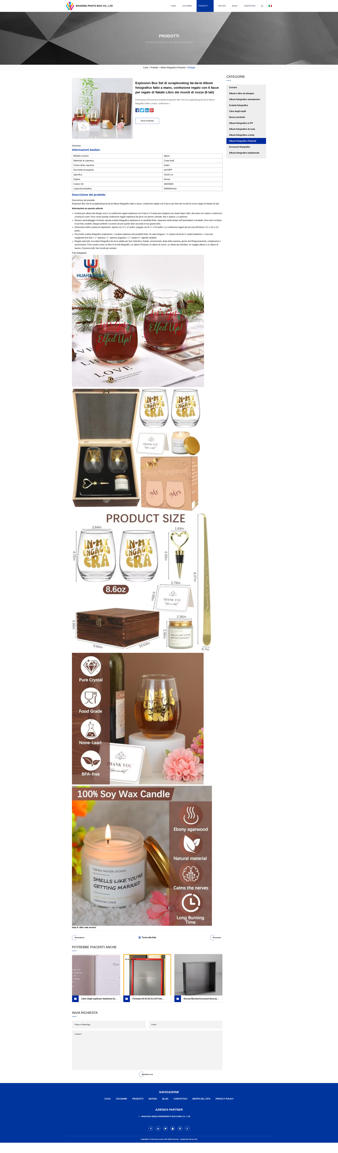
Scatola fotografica (238, 105)
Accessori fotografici (239, 147)
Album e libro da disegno (241, 93)
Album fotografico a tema (241, 135)
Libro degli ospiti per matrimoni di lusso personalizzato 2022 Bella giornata (98, 1000)
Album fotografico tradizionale (244, 153)
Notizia (222, 6)
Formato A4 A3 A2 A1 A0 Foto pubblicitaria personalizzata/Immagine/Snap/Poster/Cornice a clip (152, 1000)
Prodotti (203, 6)
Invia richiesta (147, 121)
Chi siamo (187, 6)
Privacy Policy (225, 1099)
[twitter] (165, 1128)
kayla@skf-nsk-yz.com (188, 1139)
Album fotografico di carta (242, 129)
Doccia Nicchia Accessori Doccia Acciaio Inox (200, 1000)
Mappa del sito (201, 1099)
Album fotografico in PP (241, 123)
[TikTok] (187, 1128)
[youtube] (172, 1128)
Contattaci (249, 6)
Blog (234, 6)
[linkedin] (158, 1128)
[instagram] (180, 1128)
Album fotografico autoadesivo (244, 99)
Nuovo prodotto (237, 117)
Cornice (233, 87)
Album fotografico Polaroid (172, 67)
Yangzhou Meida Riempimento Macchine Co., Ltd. (166, 1116)
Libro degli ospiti (237, 111)
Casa (173, 6)
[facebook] (151, 1128)
